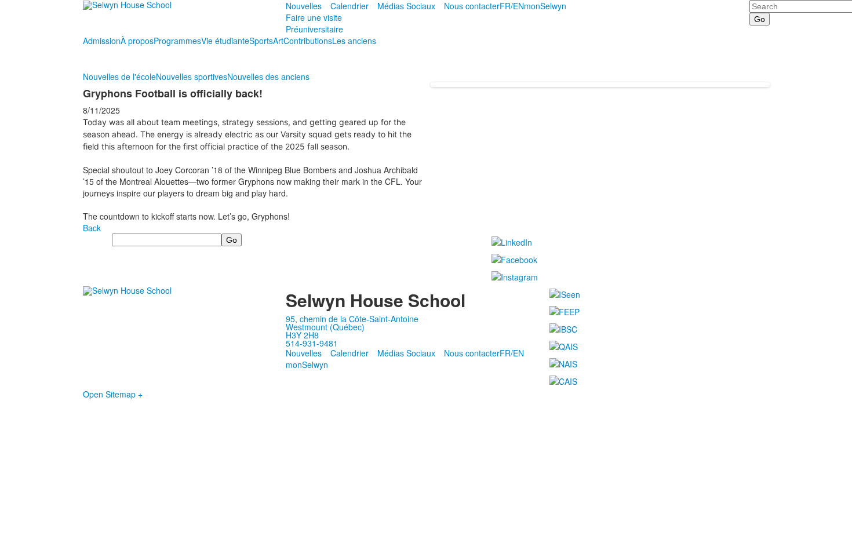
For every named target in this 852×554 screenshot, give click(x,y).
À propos (137, 40)
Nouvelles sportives (191, 76)
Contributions (307, 40)
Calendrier (349, 6)
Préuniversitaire (314, 29)
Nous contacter (472, 6)
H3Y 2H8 (302, 335)
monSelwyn (545, 6)
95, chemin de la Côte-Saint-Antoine (352, 319)
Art (278, 40)
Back (92, 228)
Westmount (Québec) (325, 327)
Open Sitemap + (113, 394)
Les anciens (354, 40)
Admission (102, 40)
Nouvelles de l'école (119, 76)
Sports (261, 40)
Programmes (177, 40)
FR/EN (512, 6)
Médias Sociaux (406, 6)
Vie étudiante (225, 40)
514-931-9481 (312, 343)
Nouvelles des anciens (268, 76)
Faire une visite (314, 17)
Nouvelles (304, 6)
